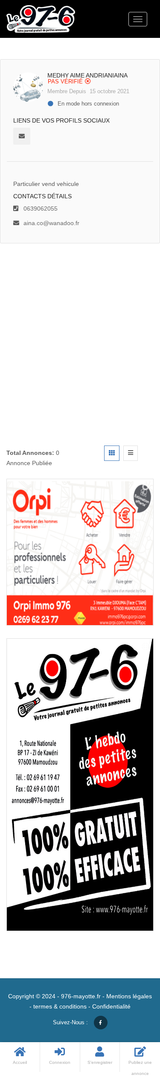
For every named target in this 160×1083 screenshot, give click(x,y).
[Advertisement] (80, 327)
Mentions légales (129, 996)
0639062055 (40, 208)
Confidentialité (111, 1006)
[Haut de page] (132, 1029)
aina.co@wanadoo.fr (51, 223)
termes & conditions (60, 1006)
